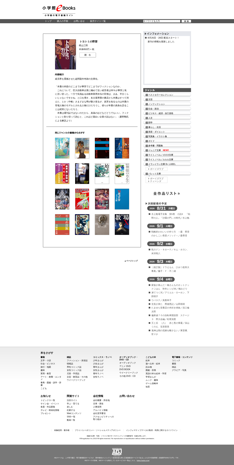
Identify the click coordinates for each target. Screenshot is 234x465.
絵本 (148, 360)
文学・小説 (46, 360)
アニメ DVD (125, 366)
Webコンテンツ (74, 413)
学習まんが (151, 377)
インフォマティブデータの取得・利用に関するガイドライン (152, 430)
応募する (71, 410)
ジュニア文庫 (158, 150)
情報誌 (70, 363)
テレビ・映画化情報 (50, 410)
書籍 (43, 357)
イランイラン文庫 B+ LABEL (162, 164)
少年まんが (98, 360)
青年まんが (98, 367)
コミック (176, 360)
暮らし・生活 (154, 127)
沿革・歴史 (98, 403)
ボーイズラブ (156, 169)
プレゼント (46, 413)
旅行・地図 (46, 367)
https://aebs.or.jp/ (143, 460)
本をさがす (47, 352)
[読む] (87, 55)
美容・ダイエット (156, 132)
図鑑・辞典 (151, 370)
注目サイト (72, 400)
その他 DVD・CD (127, 376)
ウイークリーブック (76, 380)
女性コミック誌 (74, 370)
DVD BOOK (124, 369)
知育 (148, 387)
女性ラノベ (98, 377)
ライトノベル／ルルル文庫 (160, 159)
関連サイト (73, 395)
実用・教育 (46, 373)
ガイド (151, 141)
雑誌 (69, 357)
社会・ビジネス (48, 363)
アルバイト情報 (100, 410)
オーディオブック (127, 363)
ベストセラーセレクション (160, 95)
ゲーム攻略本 (152, 383)
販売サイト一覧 (98, 21)
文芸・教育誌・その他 (77, 377)
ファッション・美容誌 (77, 360)
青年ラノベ (98, 373)
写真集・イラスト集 (157, 136)
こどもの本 (151, 357)
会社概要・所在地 (101, 400)
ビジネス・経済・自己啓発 (160, 113)
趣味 (43, 370)
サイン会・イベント (50, 403)
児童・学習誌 (73, 373)
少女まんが (98, 363)
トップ (48, 21)
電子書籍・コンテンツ (182, 357)
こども (44, 388)
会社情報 (98, 395)
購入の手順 (62, 21)
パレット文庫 (154, 173)
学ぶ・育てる (73, 403)
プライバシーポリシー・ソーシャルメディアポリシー (98, 430)
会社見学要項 (99, 413)
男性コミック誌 (74, 367)
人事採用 (97, 407)
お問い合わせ (127, 395)
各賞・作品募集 (48, 407)
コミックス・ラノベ (102, 357)
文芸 (150, 99)
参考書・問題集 (155, 145)
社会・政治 (153, 108)
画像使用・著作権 (61, 430)
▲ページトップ (131, 261)
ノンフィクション (156, 104)
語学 (150, 122)
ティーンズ (155, 181)
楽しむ (70, 407)
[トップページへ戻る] (59, 10)
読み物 (149, 367)
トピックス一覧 (48, 400)
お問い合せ (79, 21)
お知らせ (46, 395)
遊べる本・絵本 (153, 363)
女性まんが (98, 370)
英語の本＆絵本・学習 (156, 373)
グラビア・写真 (179, 370)
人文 (150, 118)
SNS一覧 (71, 416)
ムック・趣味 (152, 380)
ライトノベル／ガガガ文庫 (160, 155)
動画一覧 (71, 420)
